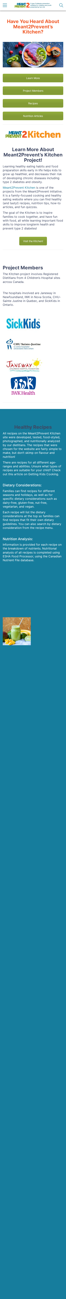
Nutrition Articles (33, 115)
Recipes (33, 103)
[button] (5, 5)
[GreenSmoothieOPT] (17, 631)
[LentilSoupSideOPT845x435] (47, 601)
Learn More (33, 78)
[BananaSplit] (17, 601)
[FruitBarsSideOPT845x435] (47, 631)
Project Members (33, 90)
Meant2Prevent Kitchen (19, 187)
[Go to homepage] (33, 5)
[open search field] (61, 5)
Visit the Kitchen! (33, 241)
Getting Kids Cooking (43, 474)
